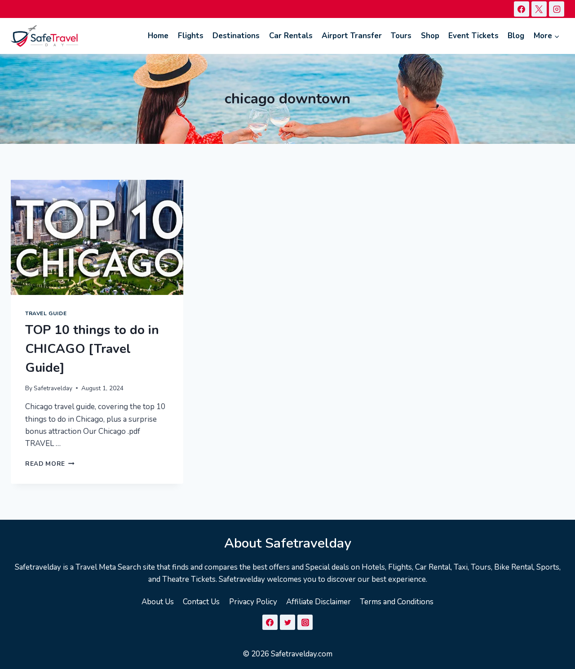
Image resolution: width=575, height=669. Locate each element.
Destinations (236, 36)
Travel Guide (45, 313)
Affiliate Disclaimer (318, 602)
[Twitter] (287, 622)
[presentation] (97, 237)
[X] (539, 9)
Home (158, 36)
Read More (50, 463)
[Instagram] (556, 9)
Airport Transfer (352, 36)
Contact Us (201, 602)
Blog (516, 36)
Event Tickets (473, 36)
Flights (190, 36)
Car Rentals (291, 36)
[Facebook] (521, 9)
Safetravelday (53, 388)
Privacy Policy (253, 602)
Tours (401, 36)
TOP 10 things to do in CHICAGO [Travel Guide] (92, 348)
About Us (158, 602)
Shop (430, 36)
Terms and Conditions (396, 602)
